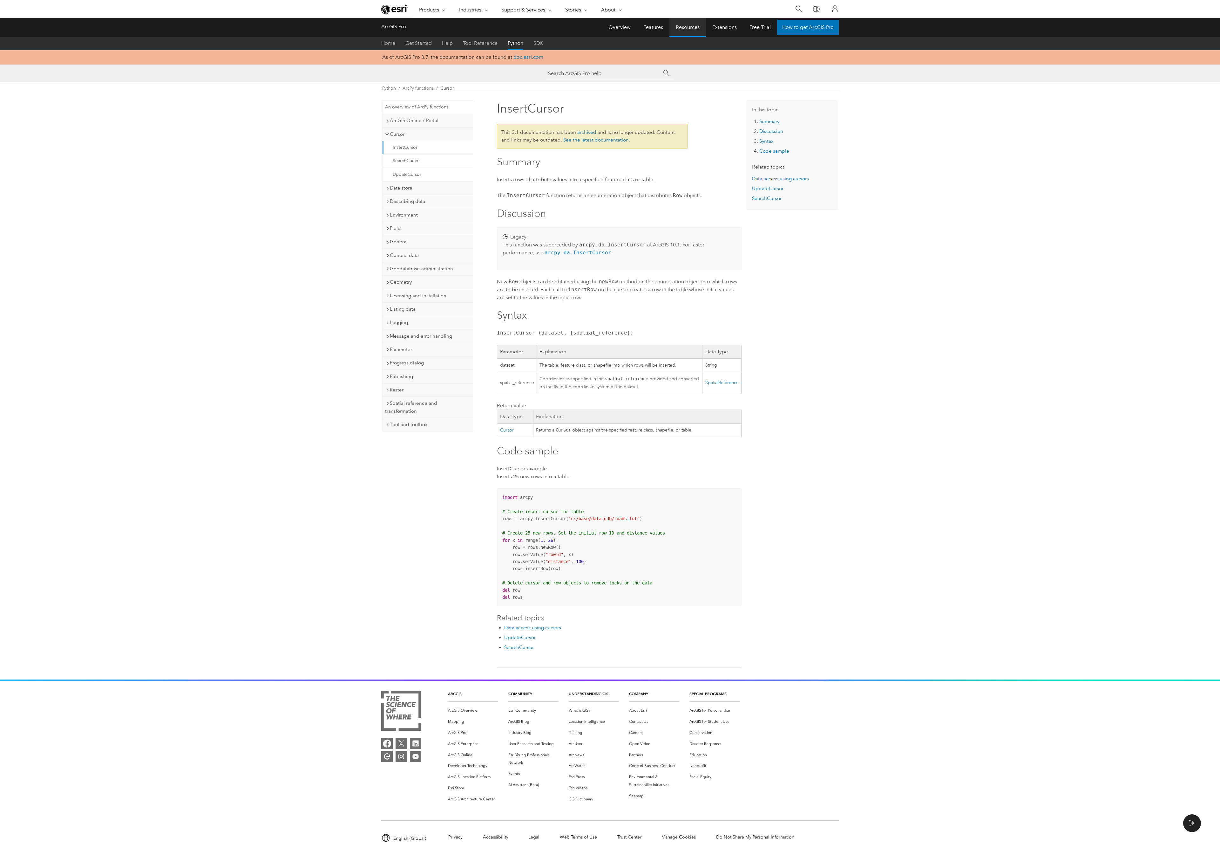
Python (515, 43)
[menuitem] (473, 710)
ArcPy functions (418, 88)
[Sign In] (835, 9)
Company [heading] (638, 693)
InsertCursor (405, 147)
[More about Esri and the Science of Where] (401, 712)
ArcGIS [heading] (455, 693)
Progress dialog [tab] (407, 363)
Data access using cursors (532, 628)
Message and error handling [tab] (421, 336)
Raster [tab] (396, 390)
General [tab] (399, 242)
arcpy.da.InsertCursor (578, 253)
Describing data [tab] (407, 201)
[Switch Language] (816, 9)
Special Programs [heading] (708, 693)
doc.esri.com (528, 57)
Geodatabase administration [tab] (421, 269)
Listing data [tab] (403, 309)
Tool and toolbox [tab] (408, 424)
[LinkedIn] (415, 743)
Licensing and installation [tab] (418, 296)
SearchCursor (406, 160)
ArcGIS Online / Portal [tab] (414, 120)
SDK (538, 43)
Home (388, 43)
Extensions (724, 27)
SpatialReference (722, 382)
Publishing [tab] (401, 376)
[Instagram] (401, 756)
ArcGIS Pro (393, 27)
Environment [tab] (404, 215)
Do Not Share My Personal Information (755, 837)
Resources (688, 27)
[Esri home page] (394, 9)
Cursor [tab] (397, 134)
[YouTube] (415, 756)
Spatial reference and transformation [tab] (411, 407)
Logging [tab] (399, 322)
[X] (401, 743)
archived (586, 132)
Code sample (774, 151)
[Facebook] (387, 743)
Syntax (766, 141)
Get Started (418, 43)
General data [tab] (404, 255)
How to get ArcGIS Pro (808, 27)
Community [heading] (520, 693)
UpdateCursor (407, 174)
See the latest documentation (596, 140)
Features (653, 27)
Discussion (771, 131)
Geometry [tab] (401, 282)
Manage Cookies (678, 837)
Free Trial (760, 27)
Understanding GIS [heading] (588, 693)
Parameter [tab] (401, 349)
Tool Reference (480, 43)
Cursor (447, 88)
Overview (619, 27)
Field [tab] (395, 228)
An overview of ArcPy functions (416, 107)
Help (447, 43)
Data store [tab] (401, 188)
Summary (769, 121)
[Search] (798, 9)
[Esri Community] (387, 756)
